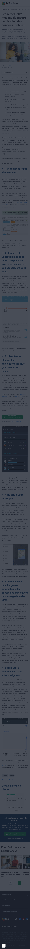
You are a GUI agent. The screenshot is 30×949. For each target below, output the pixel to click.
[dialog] (15, 474)
